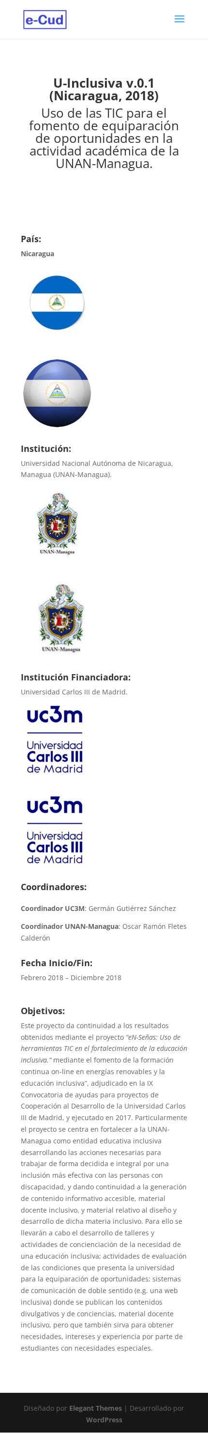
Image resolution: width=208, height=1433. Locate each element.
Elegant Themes (95, 1408)
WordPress (104, 1419)
